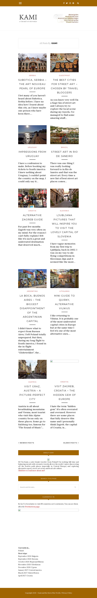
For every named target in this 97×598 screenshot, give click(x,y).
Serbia (32, 75)
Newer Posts (26, 443)
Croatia (32, 211)
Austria (32, 382)
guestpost (64, 75)
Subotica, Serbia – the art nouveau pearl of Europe (32, 84)
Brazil (64, 147)
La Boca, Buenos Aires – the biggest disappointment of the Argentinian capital (32, 308)
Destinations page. (32, 507)
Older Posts (70, 443)
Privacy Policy (67, 593)
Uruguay (32, 147)
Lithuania (64, 291)
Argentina (32, 291)
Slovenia (64, 211)
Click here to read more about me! (31, 471)
